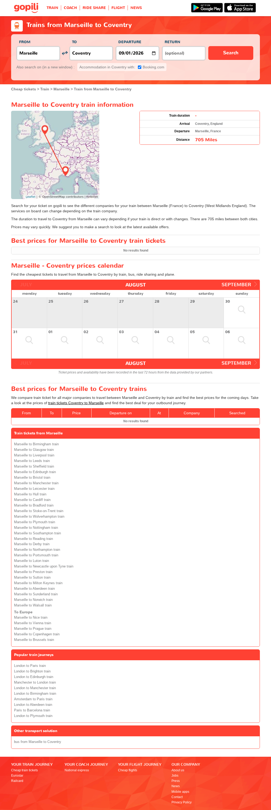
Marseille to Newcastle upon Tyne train (43, 566)
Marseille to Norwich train (33, 600)
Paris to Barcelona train (32, 710)
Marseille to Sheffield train (34, 466)
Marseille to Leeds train (32, 461)
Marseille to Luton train (31, 561)
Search (230, 53)
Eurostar (17, 775)
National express (77, 770)
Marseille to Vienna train (32, 623)
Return (172, 42)
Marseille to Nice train (30, 617)
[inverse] (64, 53)
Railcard (17, 781)
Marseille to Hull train (30, 494)
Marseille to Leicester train (34, 489)
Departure (129, 42)
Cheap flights (127, 770)
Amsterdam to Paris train (33, 699)
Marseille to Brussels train (34, 640)
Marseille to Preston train (33, 572)
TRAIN (52, 7)
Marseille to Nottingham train (36, 528)
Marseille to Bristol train (32, 477)
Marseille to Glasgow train (34, 450)
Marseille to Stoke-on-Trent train (38, 511)
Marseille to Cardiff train (32, 500)
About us (177, 770)
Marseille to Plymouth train (34, 522)
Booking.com (121, 67)
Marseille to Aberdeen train (34, 589)
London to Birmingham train (35, 693)
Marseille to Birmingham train (36, 444)
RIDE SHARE (94, 7)
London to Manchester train (35, 688)
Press (175, 781)
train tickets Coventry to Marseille (76, 403)
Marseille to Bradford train (33, 505)
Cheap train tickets (24, 770)
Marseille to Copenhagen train (37, 634)
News (175, 786)
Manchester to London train (35, 682)
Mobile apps (180, 792)
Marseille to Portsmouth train (36, 555)
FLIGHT (118, 7)
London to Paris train (30, 666)
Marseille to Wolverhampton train (39, 516)
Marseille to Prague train (32, 629)
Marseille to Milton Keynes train (38, 583)
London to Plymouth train (33, 716)
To (74, 42)
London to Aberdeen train (33, 705)
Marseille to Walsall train (33, 605)
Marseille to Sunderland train (36, 594)
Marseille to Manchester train (36, 483)
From (24, 42)
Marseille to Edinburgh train (35, 472)
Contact (177, 797)
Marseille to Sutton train (32, 577)
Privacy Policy (181, 802)
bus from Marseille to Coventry (37, 742)
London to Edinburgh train (33, 677)
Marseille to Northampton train (37, 550)
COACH (70, 7)
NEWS (136, 7)
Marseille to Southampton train (37, 533)
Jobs (174, 775)
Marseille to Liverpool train (34, 455)
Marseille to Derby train (31, 544)
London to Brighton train (32, 671)
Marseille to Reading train (33, 539)
